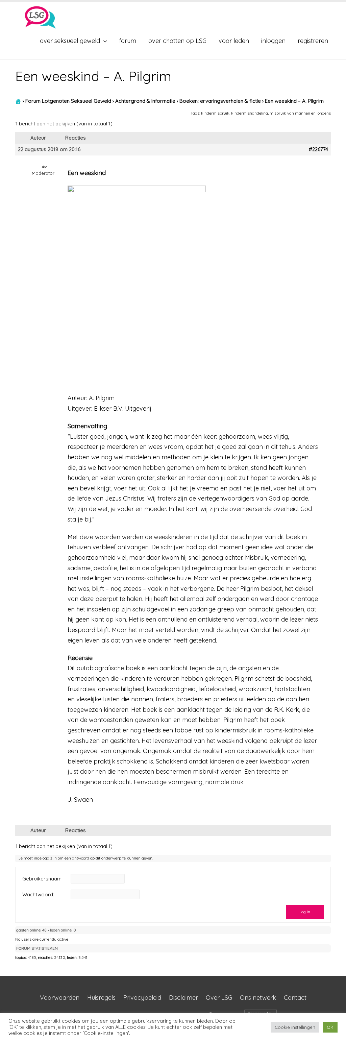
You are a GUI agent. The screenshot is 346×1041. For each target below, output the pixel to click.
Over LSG (219, 997)
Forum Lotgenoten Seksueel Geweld (68, 101)
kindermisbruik (215, 113)
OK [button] (330, 1027)
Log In (304, 911)
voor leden (234, 41)
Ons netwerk (258, 997)
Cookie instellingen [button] (295, 1027)
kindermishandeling (249, 113)
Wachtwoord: (38, 895)
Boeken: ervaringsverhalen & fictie (220, 101)
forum (127, 41)
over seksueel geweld (70, 41)
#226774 (318, 149)
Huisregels (101, 997)
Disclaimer (183, 997)
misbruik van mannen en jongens (300, 113)
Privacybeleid (142, 997)
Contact (295, 997)
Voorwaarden (59, 997)
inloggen (273, 41)
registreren (313, 41)
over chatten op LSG (177, 41)
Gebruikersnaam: (42, 879)
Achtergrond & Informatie (145, 101)
